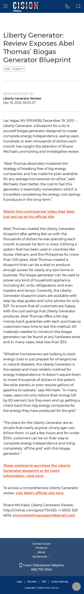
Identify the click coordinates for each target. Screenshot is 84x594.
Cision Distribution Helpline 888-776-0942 (43, 567)
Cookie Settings (59, 581)
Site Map (32, 581)
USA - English (13, 68)
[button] (67, 6)
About (41, 552)
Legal (19, 581)
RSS (44, 581)
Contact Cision (41, 543)
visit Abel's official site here (40, 493)
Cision (47, 587)
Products (41, 547)
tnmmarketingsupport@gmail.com (44, 515)
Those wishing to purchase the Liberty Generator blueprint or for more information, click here (37, 471)
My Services (40, 556)
